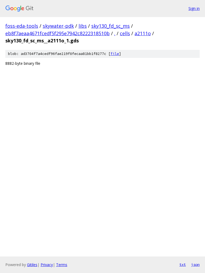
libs (82, 26)
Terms (61, 264)
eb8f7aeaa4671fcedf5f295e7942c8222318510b (57, 33)
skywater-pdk (58, 26)
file (115, 53)
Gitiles (32, 264)
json (195, 264)
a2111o (143, 33)
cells (125, 33)
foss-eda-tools (21, 26)
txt (182, 264)
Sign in (194, 8)
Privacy (47, 264)
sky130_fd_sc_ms (110, 26)
